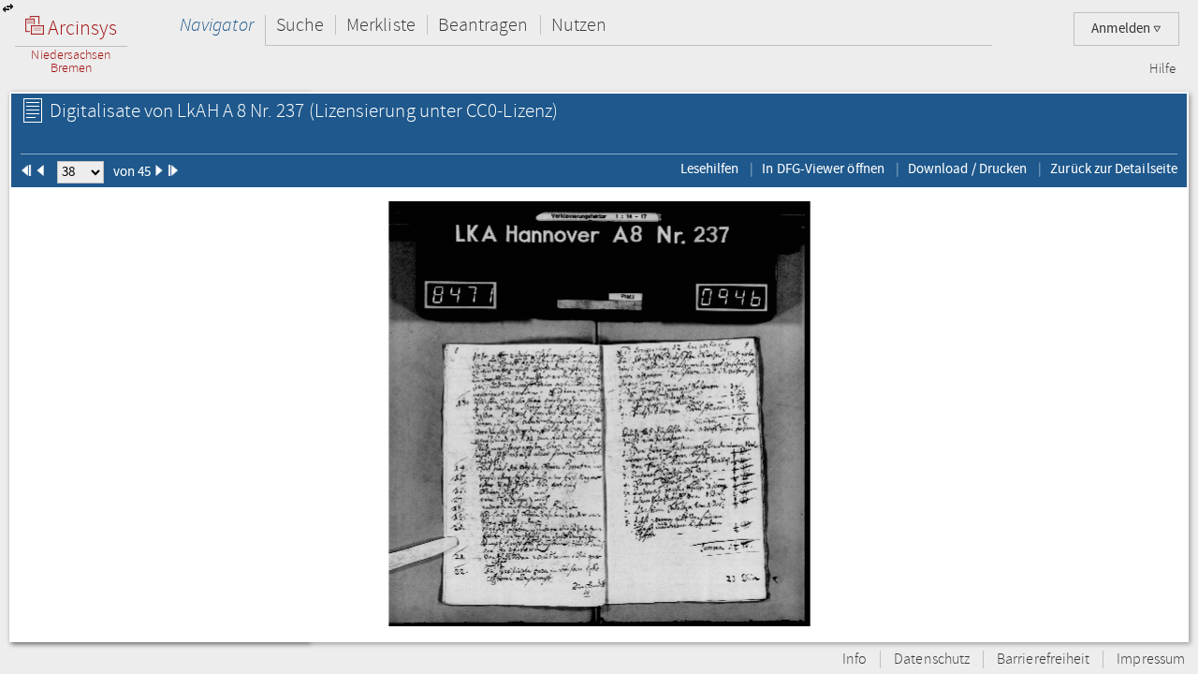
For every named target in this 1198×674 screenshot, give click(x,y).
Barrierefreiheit (1043, 659)
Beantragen (483, 25)
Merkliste (381, 25)
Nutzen (578, 25)
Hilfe (1162, 69)
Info (854, 659)
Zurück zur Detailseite (1113, 168)
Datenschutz (932, 659)
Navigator (217, 25)
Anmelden (1122, 28)
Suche (300, 25)
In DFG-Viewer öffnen (823, 168)
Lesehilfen (709, 168)
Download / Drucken (967, 168)
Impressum (1151, 659)
